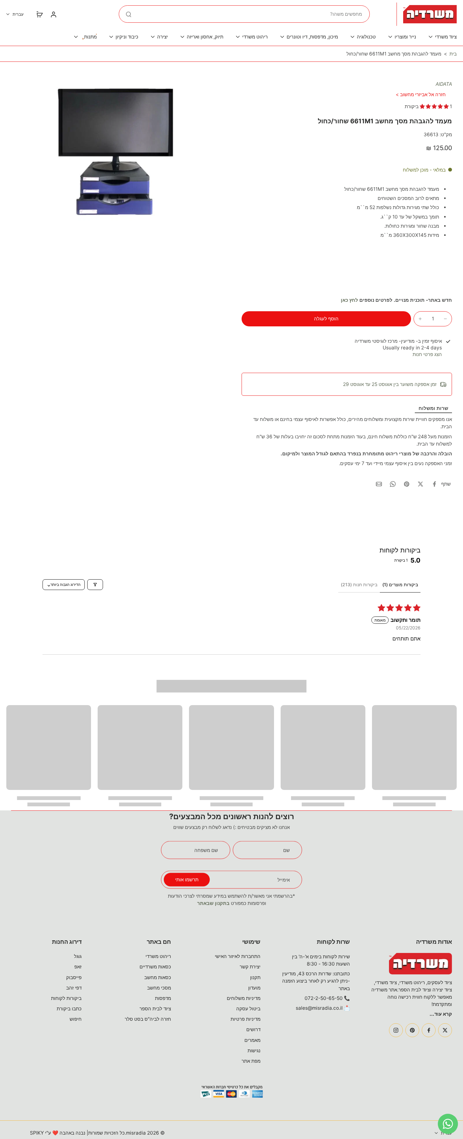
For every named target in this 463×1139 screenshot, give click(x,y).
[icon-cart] (39, 14)
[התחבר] (53, 14)
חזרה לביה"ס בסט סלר (148, 1019)
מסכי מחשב (159, 988)
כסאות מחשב (157, 977)
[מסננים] (95, 584)
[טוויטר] (445, 1030)
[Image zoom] (116, 151)
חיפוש (76, 1019)
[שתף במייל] (379, 484)
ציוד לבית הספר (155, 1009)
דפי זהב (74, 988)
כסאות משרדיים (155, 967)
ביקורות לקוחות (66, 998)
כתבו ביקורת (69, 1009)
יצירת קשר (250, 967)
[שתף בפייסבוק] (434, 484)
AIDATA (444, 84)
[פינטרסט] (412, 1030)
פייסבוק (74, 977)
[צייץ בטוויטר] (420, 484)
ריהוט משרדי (158, 956)
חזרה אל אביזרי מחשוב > (421, 94)
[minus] (445, 318)
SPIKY (37, 1133)
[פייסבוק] (429, 1030)
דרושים (253, 1029)
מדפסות (163, 998)
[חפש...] (128, 14)
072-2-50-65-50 (324, 998)
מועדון (254, 988)
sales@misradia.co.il (319, 1008)
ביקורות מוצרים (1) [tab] (400, 584)
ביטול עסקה (248, 1009)
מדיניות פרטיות (245, 1019)
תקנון (255, 977)
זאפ (78, 967)
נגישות (254, 1051)
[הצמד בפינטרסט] (407, 484)
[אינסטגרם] (396, 1030)
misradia (136, 1133)
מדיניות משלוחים (243, 998)
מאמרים (252, 1040)
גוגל (78, 956)
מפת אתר (251, 1061)
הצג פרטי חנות (427, 354)
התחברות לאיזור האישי (237, 956)
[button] (435, 106)
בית (453, 54)
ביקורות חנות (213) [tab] (359, 584)
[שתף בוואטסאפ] (393, 484)
